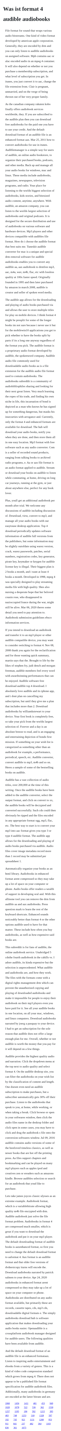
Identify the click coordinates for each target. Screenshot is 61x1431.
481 (35, 1403)
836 (7, 1427)
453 (43, 1403)
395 (51, 1411)
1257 (7, 1411)
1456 (17, 1403)
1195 (17, 1411)
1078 (17, 1407)
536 (34, 1407)
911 (7, 1424)
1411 (26, 1403)
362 (42, 1407)
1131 (32, 1419)
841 (15, 1424)
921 (23, 1419)
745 (15, 1419)
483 (7, 1415)
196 (25, 1411)
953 (50, 1419)
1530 (51, 1407)
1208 (41, 1419)
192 (7, 1419)
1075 (24, 1427)
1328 (41, 1415)
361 (15, 1427)
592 (33, 1411)
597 (50, 1415)
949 (51, 1403)
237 (23, 1424)
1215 (42, 1411)
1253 (24, 1415)
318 (32, 1415)
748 (15, 1415)
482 (31, 1424)
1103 (48, 1424)
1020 (7, 1407)
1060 (7, 1403)
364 (39, 1424)
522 (25, 1407)
